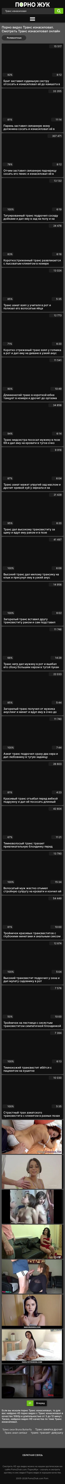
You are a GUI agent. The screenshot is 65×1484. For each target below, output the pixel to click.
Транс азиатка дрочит (49, 1429)
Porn (46, 1478)
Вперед (40, 1403)
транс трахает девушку (47, 1432)
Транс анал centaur (16, 1432)
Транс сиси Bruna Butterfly (17, 1429)
